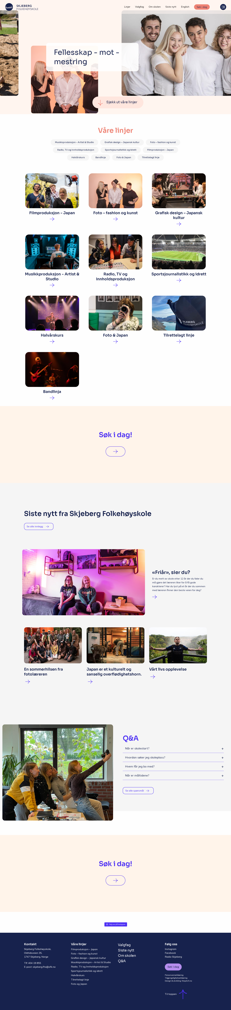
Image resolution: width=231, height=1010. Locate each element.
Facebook (170, 952)
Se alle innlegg (35, 526)
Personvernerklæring (174, 975)
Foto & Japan (123, 157)
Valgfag (139, 6)
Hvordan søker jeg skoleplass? (145, 757)
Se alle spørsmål (134, 790)
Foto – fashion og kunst (163, 142)
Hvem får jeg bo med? (139, 766)
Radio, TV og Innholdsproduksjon (75, 150)
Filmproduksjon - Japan (160, 150)
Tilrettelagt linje (150, 157)
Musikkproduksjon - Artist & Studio (74, 142)
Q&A (122, 961)
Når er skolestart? (137, 748)
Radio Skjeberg (173, 956)
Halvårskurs (78, 157)
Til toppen (171, 994)
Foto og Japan (79, 983)
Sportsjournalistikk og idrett (120, 150)
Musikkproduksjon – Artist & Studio (91, 962)
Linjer (127, 6)
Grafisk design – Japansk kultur (122, 142)
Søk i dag (202, 6)
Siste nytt (170, 6)
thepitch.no (187, 981)
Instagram (170, 949)
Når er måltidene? (137, 775)
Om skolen (155, 6)
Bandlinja (100, 157)
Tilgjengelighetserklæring (176, 978)
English (185, 6)
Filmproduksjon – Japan (84, 949)
